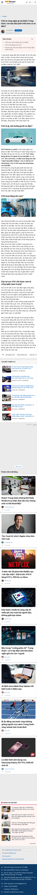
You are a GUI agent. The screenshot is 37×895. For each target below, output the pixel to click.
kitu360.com (12, 853)
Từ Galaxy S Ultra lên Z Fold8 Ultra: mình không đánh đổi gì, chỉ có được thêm (23, 809)
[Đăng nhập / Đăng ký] (31, 2)
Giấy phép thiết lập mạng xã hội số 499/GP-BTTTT (19, 877)
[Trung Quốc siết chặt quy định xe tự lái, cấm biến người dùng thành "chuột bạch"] (6, 397)
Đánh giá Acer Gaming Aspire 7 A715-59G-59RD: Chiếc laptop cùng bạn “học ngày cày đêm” (23, 830)
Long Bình (9, 30)
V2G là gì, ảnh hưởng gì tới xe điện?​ (16, 42)
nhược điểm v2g (22, 354)
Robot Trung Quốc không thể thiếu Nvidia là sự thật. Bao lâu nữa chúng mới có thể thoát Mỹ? (18, 501)
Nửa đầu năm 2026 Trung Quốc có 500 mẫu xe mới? (23, 405)
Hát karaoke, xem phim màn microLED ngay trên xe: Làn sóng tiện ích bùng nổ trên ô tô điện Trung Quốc (22, 377)
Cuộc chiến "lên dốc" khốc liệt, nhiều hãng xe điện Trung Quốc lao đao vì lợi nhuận (23, 415)
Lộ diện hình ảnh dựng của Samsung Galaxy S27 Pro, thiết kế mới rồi (17, 763)
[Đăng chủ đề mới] (26, 2)
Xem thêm (32, 843)
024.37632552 (13, 886)
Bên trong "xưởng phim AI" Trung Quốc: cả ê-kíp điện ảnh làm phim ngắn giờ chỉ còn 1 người (17, 651)
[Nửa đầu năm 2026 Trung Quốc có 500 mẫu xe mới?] (6, 407)
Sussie (16, 399)
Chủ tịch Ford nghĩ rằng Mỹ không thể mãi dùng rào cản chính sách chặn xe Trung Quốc (23, 386)
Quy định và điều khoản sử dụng (13, 892)
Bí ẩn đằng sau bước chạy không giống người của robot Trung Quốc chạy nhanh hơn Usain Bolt (18, 724)
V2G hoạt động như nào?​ (13, 45)
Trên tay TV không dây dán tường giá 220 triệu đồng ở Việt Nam (23, 823)
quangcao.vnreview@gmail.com (17, 883)
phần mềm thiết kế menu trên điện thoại (13, 859)
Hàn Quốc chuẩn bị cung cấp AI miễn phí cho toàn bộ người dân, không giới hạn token (17, 613)
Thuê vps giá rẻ (6, 856)
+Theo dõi (18, 30)
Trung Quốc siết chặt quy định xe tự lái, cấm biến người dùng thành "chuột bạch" (23, 396)
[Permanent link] (33, 126)
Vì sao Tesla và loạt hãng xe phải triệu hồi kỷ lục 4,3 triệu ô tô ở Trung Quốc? (22, 367)
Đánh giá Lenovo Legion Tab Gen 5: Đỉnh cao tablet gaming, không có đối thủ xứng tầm (23, 816)
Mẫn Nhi (16, 371)
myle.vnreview (18, 380)
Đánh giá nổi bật (10, 803)
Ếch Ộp (16, 390)
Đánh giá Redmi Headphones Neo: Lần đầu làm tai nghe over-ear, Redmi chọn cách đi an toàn (23, 837)
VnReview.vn (14, 889)
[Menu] (2, 2)
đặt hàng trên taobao (12, 850)
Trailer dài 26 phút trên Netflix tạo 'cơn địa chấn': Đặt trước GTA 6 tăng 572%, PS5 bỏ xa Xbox (17, 574)
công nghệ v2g (10, 354)
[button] (35, 2)
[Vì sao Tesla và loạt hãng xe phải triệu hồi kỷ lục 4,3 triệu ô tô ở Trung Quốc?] (6, 369)
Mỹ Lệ (6, 657)
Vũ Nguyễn (8, 542)
